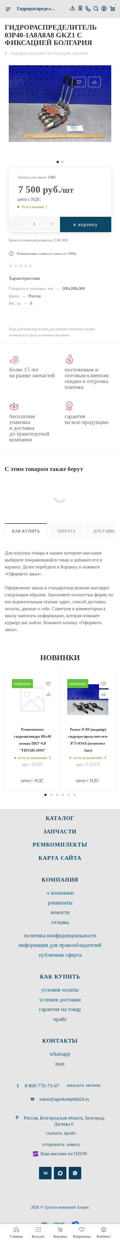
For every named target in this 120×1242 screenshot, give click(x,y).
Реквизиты (60, 903)
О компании (60, 893)
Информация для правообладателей (60, 945)
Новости (60, 912)
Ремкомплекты (60, 845)
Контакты (60, 1041)
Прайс (60, 1019)
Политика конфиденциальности (60, 935)
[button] (45, 795)
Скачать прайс (61, 1133)
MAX (60, 1064)
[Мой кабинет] (104, 9)
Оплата (67, 531)
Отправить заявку (61, 1144)
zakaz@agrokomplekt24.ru (64, 1099)
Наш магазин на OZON (63, 1153)
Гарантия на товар (60, 1009)
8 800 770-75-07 (42, 1085)
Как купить (26, 531)
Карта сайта (60, 858)
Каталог (60, 818)
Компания (60, 880)
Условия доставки (60, 1000)
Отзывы (60, 922)
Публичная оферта (60, 955)
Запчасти (60, 831)
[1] (60, 103)
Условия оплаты (60, 990)
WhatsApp (60, 1054)
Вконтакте (45, 1173)
